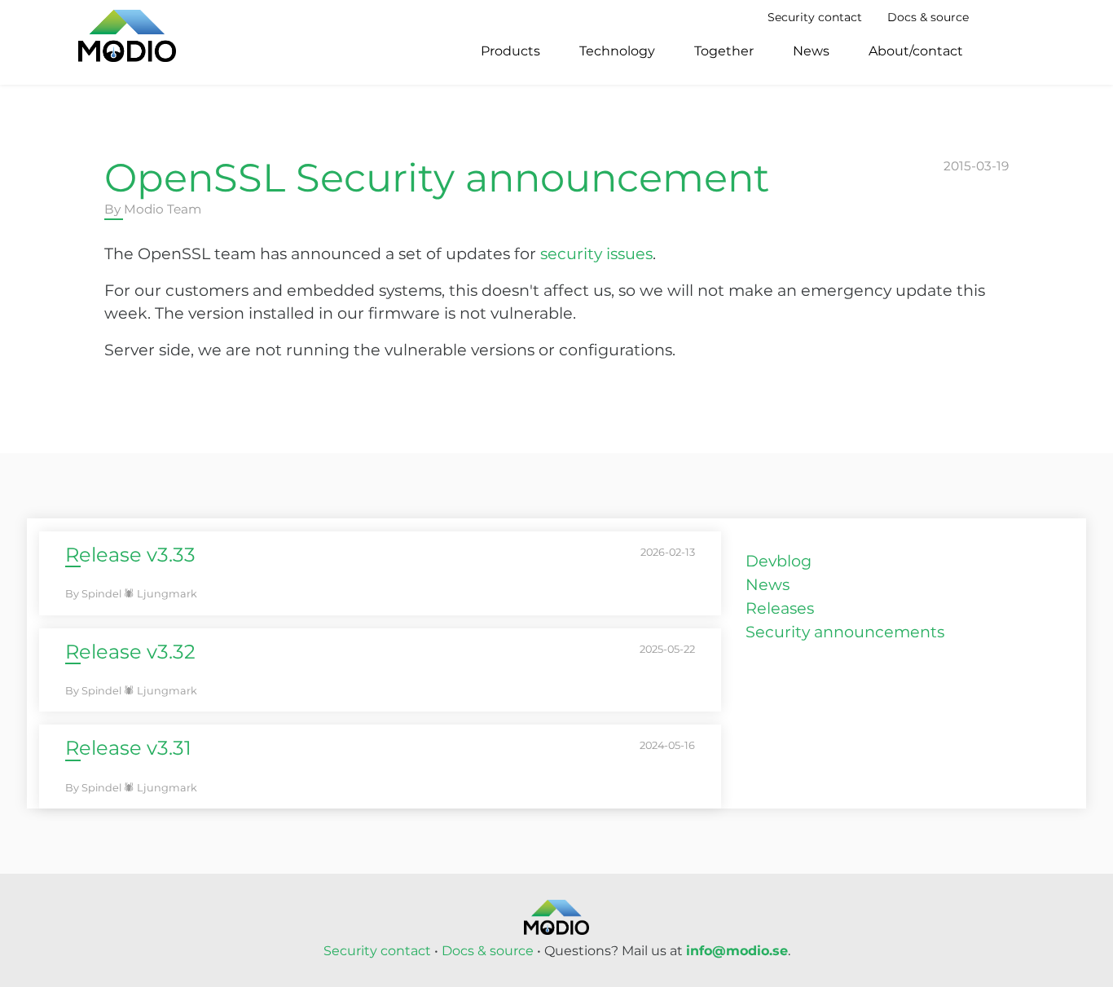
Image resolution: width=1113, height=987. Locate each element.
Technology (617, 51)
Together (724, 51)
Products (510, 51)
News (811, 51)
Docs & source (928, 17)
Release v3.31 (128, 748)
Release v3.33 (130, 554)
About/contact (916, 51)
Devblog (779, 561)
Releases (780, 608)
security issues (596, 253)
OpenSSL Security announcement (436, 177)
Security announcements (845, 631)
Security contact (815, 17)
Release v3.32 (130, 651)
